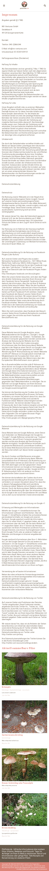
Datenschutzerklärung (30, 869)
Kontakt (19, 869)
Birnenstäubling (9, 828)
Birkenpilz (6, 687)
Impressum (43, 869)
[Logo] (24, 6)
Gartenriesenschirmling (12, 735)
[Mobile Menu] (4, 5)
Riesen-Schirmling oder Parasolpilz (17, 783)
